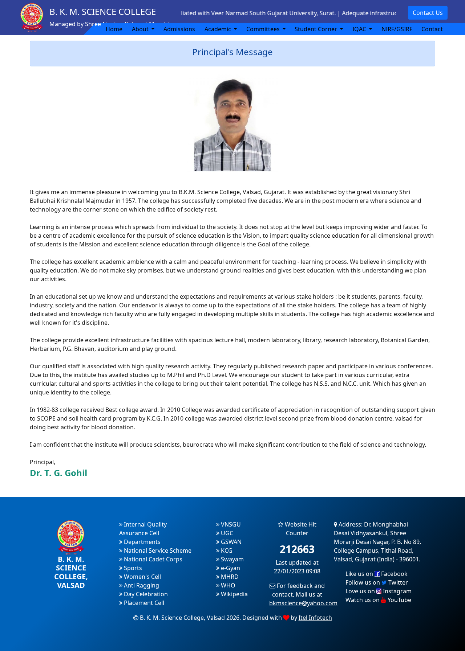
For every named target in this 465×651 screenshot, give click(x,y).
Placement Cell (143, 603)
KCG (225, 550)
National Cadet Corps (152, 559)
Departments (141, 542)
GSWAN (230, 542)
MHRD (229, 577)
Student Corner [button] (317, 29)
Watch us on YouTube (378, 600)
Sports (132, 568)
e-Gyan (229, 568)
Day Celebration (145, 594)
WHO (227, 585)
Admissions (179, 29)
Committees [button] (263, 29)
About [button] (141, 29)
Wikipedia (233, 594)
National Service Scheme (156, 550)
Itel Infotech (315, 618)
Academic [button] (218, 29)
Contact (432, 29)
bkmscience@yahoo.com (303, 603)
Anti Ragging (140, 585)
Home (114, 29)
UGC (226, 533)
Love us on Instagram (378, 591)
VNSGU (230, 524)
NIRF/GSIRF (396, 29)
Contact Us (428, 13)
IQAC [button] (360, 29)
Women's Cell (141, 577)
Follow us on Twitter (376, 582)
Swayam (231, 559)
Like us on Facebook (376, 574)
